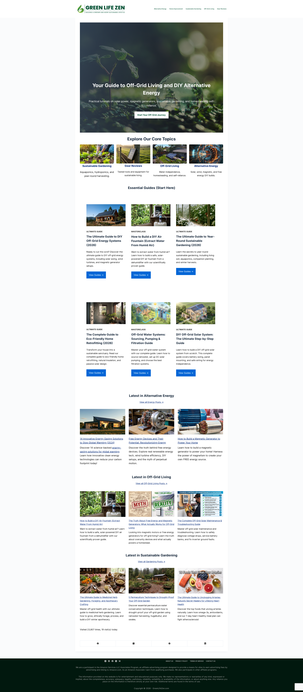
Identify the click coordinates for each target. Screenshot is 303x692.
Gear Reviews (221, 9)
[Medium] (119, 661)
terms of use (194, 681)
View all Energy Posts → (152, 402)
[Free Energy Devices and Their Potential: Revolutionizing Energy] (151, 421)
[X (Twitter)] (134, 644)
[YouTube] (105, 661)
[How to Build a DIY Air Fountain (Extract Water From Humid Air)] (102, 504)
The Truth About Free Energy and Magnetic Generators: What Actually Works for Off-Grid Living (151, 524)
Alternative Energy (160, 9)
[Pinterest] (169, 644)
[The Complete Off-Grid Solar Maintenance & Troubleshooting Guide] (200, 504)
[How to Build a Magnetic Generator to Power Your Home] (200, 421)
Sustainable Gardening (193, 9)
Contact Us (210, 661)
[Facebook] (98, 644)
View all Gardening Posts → (151, 561)
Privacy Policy (182, 661)
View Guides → (96, 275)
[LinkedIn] (205, 644)
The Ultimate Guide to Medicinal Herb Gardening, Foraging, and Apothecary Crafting (99, 600)
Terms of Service (197, 661)
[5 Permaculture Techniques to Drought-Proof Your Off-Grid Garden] (151, 581)
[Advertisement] (151, 63)
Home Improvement (176, 9)
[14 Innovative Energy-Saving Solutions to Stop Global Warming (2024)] (102, 421)
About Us (169, 661)
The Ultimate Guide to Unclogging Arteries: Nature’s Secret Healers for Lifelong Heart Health (199, 601)
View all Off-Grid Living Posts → (151, 483)
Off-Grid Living (209, 9)
